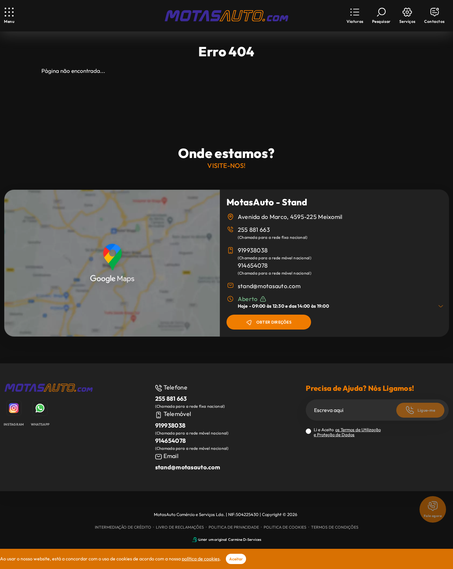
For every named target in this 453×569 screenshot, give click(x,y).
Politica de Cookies (285, 527)
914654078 (253, 265)
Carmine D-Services (244, 539)
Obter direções (273, 322)
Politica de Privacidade (234, 527)
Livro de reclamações (180, 527)
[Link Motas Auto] (226, 15)
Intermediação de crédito (123, 527)
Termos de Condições (334, 527)
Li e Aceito (347, 432)
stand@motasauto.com (269, 286)
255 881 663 (254, 229)
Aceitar (236, 558)
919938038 (253, 250)
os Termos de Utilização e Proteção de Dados (347, 432)
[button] (355, 15)
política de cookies (201, 559)
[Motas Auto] (48, 389)
